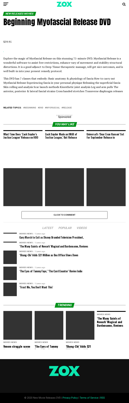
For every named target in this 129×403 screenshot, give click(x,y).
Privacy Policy (70, 397)
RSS (102, 397)
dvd (41, 108)
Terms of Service (89, 397)
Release (67, 108)
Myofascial (53, 108)
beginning (30, 108)
